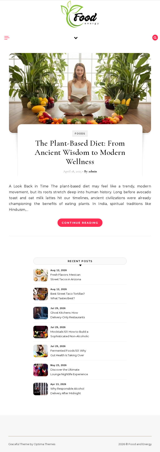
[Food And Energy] (80, 15)
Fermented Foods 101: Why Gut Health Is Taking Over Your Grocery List (68, 353)
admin (93, 171)
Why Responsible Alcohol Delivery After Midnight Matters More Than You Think (69, 391)
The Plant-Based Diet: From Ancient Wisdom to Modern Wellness (80, 152)
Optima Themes (44, 444)
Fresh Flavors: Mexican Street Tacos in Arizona (65, 277)
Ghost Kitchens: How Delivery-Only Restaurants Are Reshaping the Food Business (67, 315)
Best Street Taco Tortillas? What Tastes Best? (67, 296)
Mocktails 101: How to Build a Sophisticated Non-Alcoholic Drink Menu (69, 334)
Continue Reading (80, 222)
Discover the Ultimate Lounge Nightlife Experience (69, 372)
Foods (80, 133)
